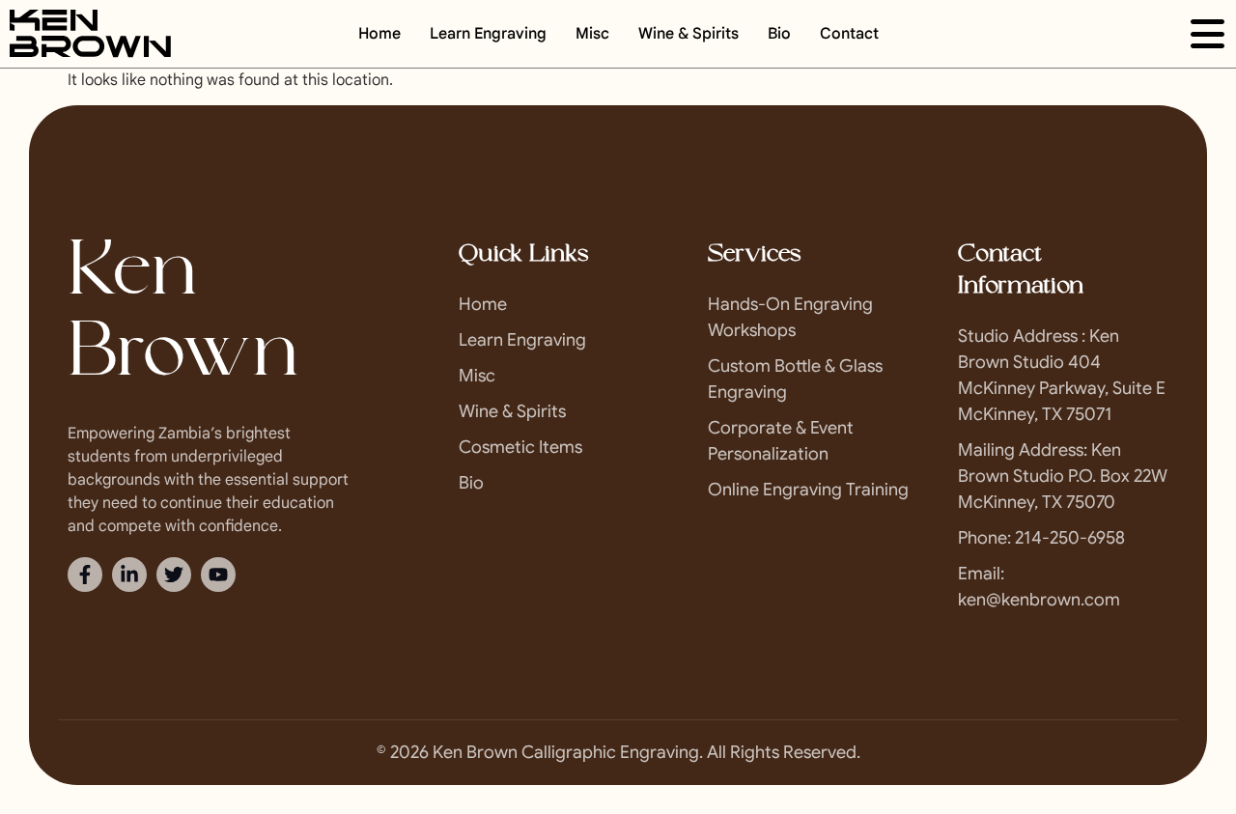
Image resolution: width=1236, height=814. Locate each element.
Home (379, 33)
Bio (779, 33)
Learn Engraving (488, 33)
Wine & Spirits (688, 33)
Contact (849, 33)
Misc (592, 33)
